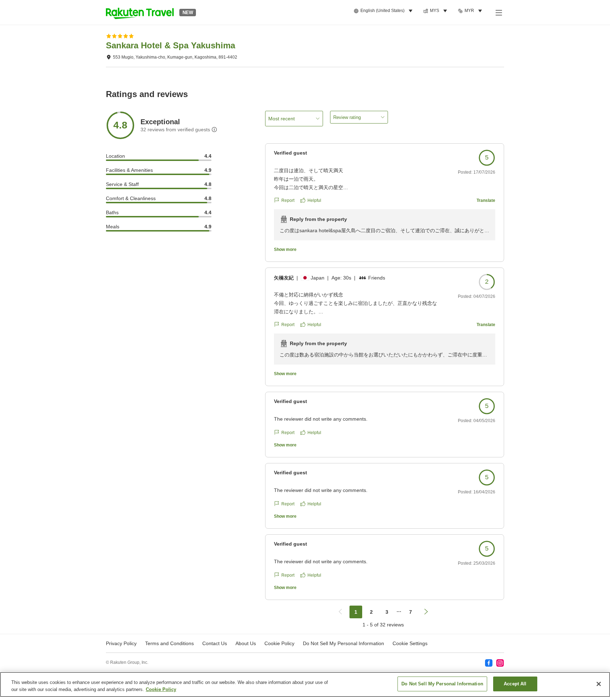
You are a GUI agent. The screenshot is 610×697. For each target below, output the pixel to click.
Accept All (515, 683)
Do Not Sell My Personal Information (442, 683)
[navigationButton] (340, 612)
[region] (305, 684)
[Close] (598, 684)
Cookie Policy (161, 689)
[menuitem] (384, 11)
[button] (140, 12)
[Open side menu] (498, 12)
